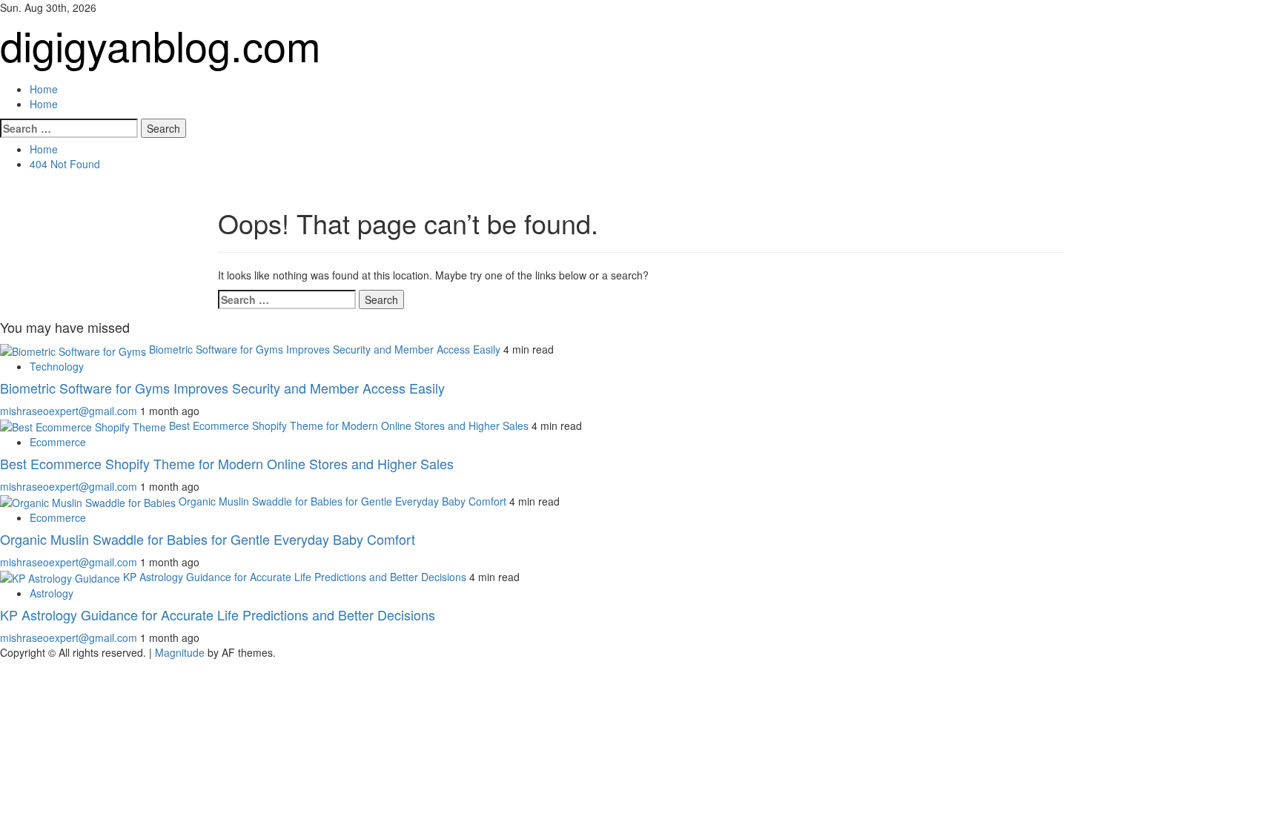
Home (44, 89)
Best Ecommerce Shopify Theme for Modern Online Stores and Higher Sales (349, 425)
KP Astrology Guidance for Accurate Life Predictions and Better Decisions (294, 576)
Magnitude (180, 652)
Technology (57, 366)
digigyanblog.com (160, 44)
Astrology (51, 593)
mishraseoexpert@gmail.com (70, 410)
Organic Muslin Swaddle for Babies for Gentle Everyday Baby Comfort (342, 501)
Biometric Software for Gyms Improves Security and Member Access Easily (324, 349)
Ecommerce (58, 441)
